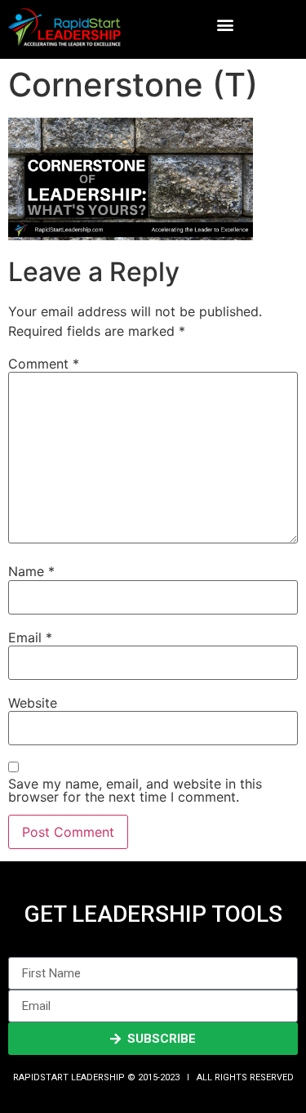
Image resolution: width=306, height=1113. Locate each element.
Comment (43, 363)
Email (30, 637)
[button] (224, 24)
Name (31, 571)
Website (32, 702)
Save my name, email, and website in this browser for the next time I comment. (135, 790)
